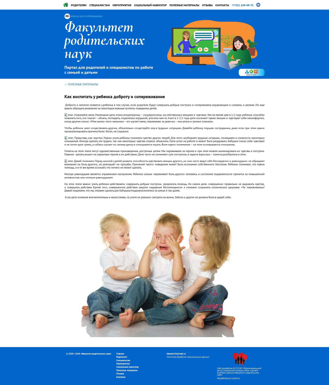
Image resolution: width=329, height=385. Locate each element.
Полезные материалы (184, 5)
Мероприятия (122, 5)
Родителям (79, 5)
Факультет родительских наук (96, 353)
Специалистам (99, 5)
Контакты (222, 5)
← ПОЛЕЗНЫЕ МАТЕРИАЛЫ (81, 84)
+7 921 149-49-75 (242, 5)
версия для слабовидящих (86, 16)
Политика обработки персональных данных (188, 356)
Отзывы (207, 5)
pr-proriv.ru (235, 378)
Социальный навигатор (150, 5)
